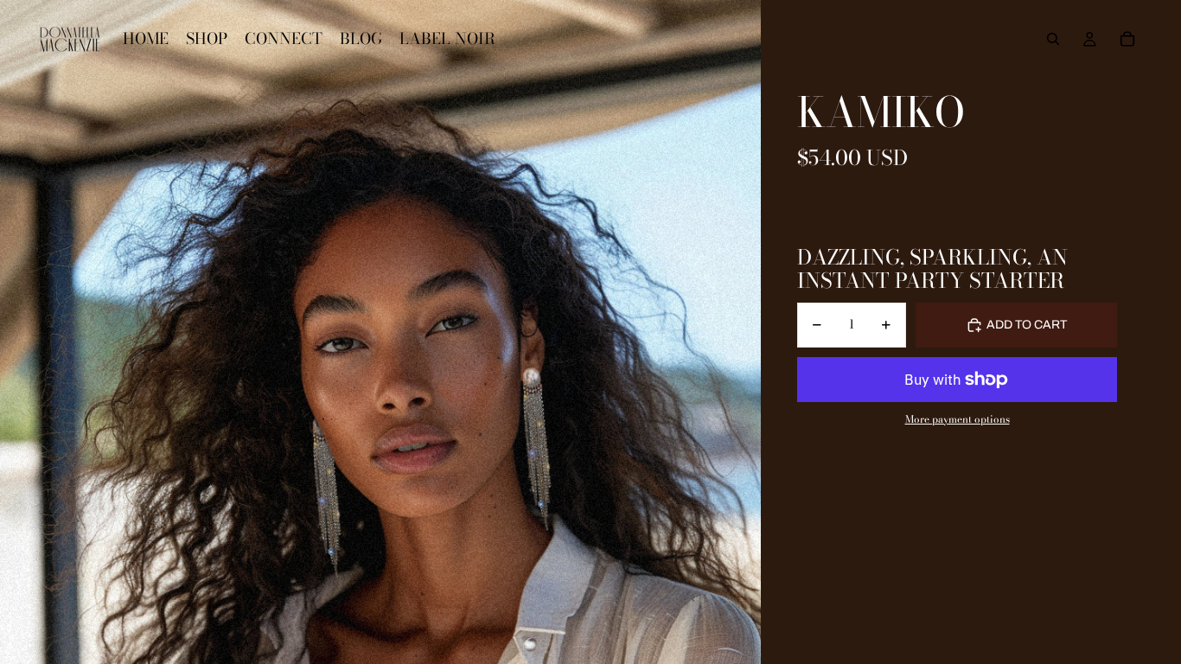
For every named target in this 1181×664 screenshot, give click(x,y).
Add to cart (1026, 324)
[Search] (1053, 39)
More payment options (957, 419)
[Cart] (1127, 39)
